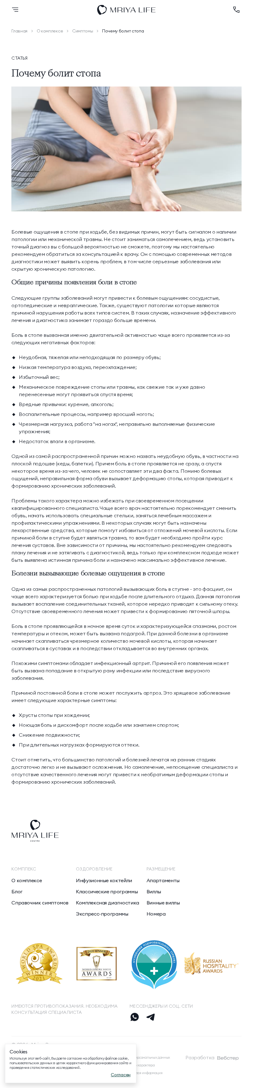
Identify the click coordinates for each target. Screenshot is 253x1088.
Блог (17, 891)
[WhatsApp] (134, 1017)
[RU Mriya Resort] (126, 10)
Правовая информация (143, 1072)
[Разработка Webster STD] (228, 1058)
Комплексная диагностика (107, 903)
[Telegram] (151, 1017)
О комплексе (50, 31)
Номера (156, 914)
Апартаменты (163, 880)
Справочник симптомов (39, 903)
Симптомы (82, 31)
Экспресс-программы (102, 914)
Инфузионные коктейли (104, 880)
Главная (19, 31)
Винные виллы (163, 903)
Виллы (154, 891)
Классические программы (107, 891)
